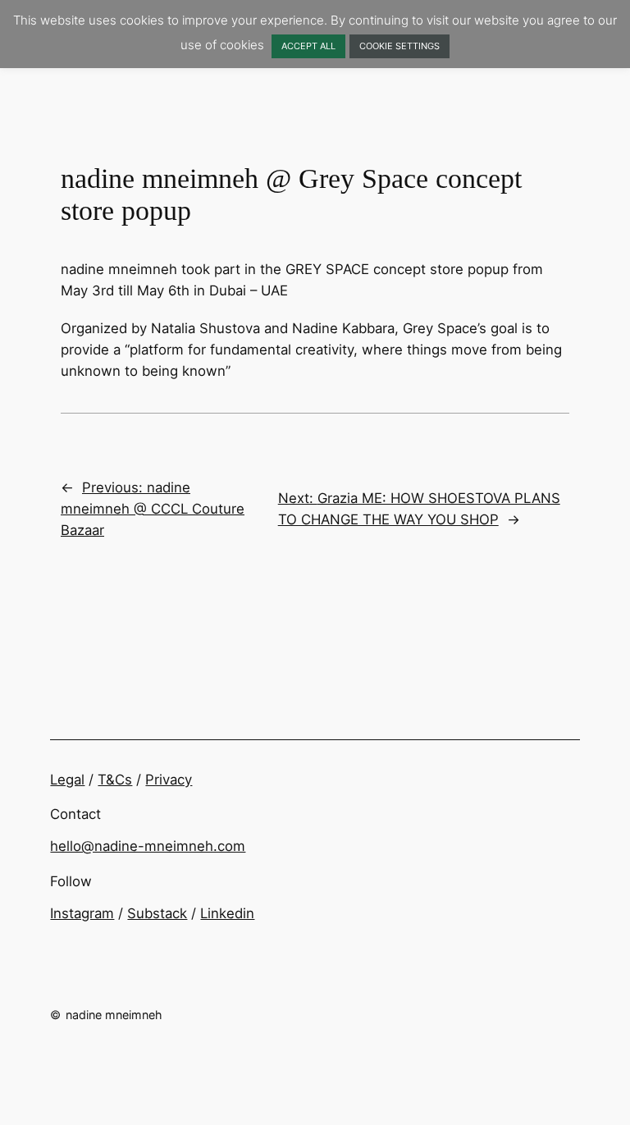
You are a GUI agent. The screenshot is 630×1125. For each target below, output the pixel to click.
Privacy (168, 779)
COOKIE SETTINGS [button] (399, 46)
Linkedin (227, 913)
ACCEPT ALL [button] (308, 46)
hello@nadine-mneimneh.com (147, 846)
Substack (157, 913)
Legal (67, 779)
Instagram (82, 913)
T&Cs (115, 779)
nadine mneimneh (114, 1015)
